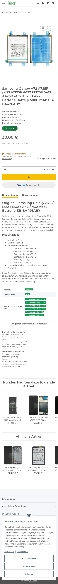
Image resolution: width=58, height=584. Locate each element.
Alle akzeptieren (29, 558)
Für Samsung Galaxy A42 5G (35, 306)
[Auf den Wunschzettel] (50, 28)
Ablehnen (29, 574)
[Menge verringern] (5, 169)
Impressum (9, 551)
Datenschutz (22, 551)
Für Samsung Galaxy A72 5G (35, 309)
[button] (38, 3)
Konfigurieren (29, 566)
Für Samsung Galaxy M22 (35, 315)
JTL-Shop (33, 580)
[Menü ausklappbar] (3, 1)
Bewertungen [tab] (30, 195)
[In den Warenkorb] (4, 21)
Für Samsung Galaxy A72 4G (35, 299)
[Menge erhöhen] (53, 169)
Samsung (29, 289)
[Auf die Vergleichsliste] (43, 28)
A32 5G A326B (18, 120)
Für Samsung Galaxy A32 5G (35, 302)
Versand (24, 143)
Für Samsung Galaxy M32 (35, 312)
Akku (27, 294)
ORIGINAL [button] (10, 128)
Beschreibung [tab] (10, 195)
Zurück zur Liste (10, 12)
